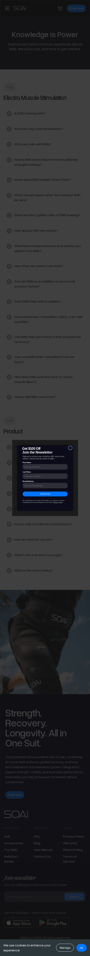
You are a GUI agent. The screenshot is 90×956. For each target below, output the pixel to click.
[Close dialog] (70, 448)
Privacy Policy (58, 502)
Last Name (27, 472)
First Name (27, 463)
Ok (81, 948)
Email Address (28, 481)
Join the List (45, 494)
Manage (65, 947)
